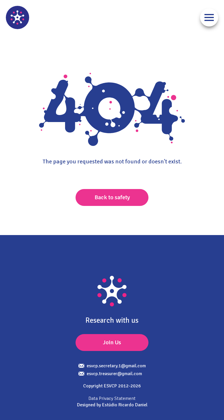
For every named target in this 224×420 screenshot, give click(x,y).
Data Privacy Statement (112, 398)
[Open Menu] (209, 17)
